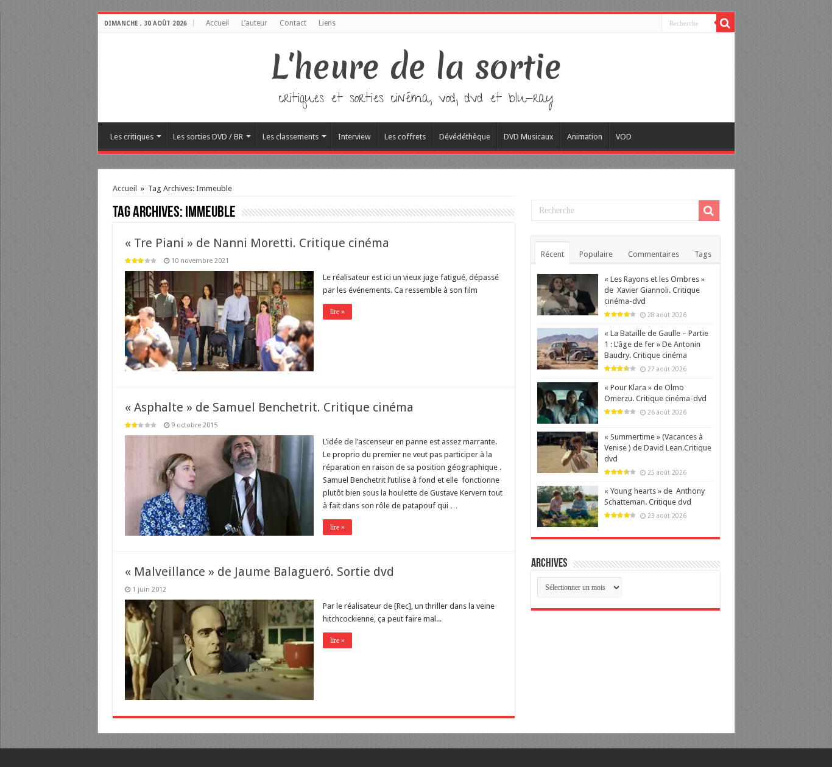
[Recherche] (725, 23)
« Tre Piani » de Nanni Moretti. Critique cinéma (257, 243)
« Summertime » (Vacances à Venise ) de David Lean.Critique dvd (657, 447)
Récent (552, 254)
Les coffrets (405, 136)
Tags (702, 254)
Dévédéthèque (464, 136)
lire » (337, 311)
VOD (624, 136)
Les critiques (131, 136)
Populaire (596, 254)
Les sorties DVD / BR (208, 136)
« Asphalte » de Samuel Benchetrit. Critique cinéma (269, 407)
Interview (354, 136)
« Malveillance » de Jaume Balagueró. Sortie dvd (259, 571)
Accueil (217, 23)
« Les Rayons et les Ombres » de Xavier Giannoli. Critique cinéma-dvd (654, 290)
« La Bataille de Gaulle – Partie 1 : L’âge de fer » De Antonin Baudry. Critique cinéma (656, 344)
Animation (584, 136)
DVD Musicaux (529, 136)
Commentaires (653, 254)
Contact (293, 23)
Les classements (291, 136)
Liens (327, 23)
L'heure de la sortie (416, 67)
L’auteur (254, 23)
